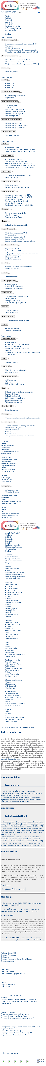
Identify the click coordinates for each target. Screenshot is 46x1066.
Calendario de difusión (13, 664)
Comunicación (10, 30)
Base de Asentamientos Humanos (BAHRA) (21, 44)
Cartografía (9, 46)
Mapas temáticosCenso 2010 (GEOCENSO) (11, 1030)
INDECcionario (11, 686)
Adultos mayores (11, 105)
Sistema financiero (8, 316)
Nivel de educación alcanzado (15, 370)
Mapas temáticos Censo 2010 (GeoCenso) (20, 62)
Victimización (10, 354)
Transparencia (10, 656)
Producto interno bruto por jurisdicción (19, 205)
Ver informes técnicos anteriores (13, 889)
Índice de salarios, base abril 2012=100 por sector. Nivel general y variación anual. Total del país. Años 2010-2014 (21, 844)
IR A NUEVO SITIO (8, 12)
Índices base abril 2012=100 (16, 816)
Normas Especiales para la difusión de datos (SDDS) (19, 999)
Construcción (6, 171)
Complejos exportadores (13, 159)
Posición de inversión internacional (17, 187)
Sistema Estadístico (12, 648)
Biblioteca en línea (11, 676)
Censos (4, 80)
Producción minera (12, 269)
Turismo (4, 324)
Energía (4, 221)
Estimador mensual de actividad (16, 201)
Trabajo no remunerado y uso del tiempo (19, 436)
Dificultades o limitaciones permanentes (19, 392)
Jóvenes (8, 107)
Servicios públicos (11, 312)
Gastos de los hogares (13, 346)
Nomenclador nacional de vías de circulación (21, 50)
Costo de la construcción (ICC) (16, 233)
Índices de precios (8, 229)
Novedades (5, 486)
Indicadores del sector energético (16, 225)
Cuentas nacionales (8, 191)
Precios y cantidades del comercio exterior (20, 165)
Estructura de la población (10, 92)
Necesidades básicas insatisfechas (17, 348)
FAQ (7, 716)
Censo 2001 (9, 86)
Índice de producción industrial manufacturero (21, 253)
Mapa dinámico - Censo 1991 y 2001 (14, 1035)
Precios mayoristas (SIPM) (14, 239)
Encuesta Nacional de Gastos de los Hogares (16, 959)
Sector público (6, 292)
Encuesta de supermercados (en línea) (14, 1016)
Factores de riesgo (11, 394)
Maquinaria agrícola (12, 257)
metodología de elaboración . (11, 759)
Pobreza (8, 350)
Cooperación (9, 650)
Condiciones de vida (8, 338)
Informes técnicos (11, 490)
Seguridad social (11, 434)
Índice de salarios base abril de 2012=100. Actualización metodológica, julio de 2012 (21, 904)
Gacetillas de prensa (12, 492)
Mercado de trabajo (12, 430)
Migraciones (9, 98)
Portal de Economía (12, 584)
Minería (4, 263)
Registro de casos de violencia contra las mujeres (22, 352)
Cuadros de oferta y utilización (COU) (18, 197)
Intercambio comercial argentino (16, 161)
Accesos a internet (11, 310)
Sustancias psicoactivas (13, 400)
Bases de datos (10, 662)
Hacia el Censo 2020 (12, 706)
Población (8, 18)
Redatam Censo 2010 (8, 953)
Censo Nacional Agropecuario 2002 (13, 974)
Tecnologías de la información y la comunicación (22, 418)
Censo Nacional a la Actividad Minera (18, 267)
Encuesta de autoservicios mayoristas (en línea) (17, 1018)
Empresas (5, 209)
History (8, 714)
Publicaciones (10, 666)
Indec (7, 644)
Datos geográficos (11, 72)
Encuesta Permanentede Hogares (8, 956)
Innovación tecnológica (13, 217)
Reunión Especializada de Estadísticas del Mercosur (19, 1001)
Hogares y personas (8, 1012)
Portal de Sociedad (12, 622)
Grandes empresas (11, 215)
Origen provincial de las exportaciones (18, 163)
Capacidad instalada (12, 249)
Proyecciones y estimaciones (11, 119)
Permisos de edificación (13, 177)
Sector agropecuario (8, 281)
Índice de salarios (11, 277)
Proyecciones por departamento (16, 125)
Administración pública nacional (16, 296)
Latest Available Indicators (14, 718)
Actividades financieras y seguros (17, 320)
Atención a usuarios (12, 674)
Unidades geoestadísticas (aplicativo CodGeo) (21, 52)
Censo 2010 (9, 88)
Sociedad (8, 22)
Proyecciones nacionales (14, 123)
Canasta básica (10, 342)
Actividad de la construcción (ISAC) (18, 175)
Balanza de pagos (11, 185)
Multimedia (9, 700)
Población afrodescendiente (15, 112)
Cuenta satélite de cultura (14, 199)
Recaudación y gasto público (15, 303)
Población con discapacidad (15, 114)
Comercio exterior (7, 155)
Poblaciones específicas (10, 101)
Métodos (13, 28)
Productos (12, 26)
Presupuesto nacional (12, 301)
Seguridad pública (7, 406)
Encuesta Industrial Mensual (15, 251)
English (8, 34)
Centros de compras (12, 147)
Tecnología (5, 414)
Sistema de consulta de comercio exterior (19, 167)
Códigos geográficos (12, 48)
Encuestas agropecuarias (14, 287)
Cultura (4, 358)
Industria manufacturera (9, 245)
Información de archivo (13, 668)
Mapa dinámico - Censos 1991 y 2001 (18, 60)
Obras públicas (10, 235)
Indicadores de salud (12, 396)
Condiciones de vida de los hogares (17, 344)
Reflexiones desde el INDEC (15, 704)
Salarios (4, 273)
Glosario (8, 682)
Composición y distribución (15, 96)
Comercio (5, 143)
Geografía (5, 68)
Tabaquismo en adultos (13, 402)
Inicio (3, 727)
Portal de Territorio (12, 557)
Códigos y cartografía (9, 40)
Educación (5, 366)
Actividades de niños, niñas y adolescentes (20, 426)
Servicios (5, 306)
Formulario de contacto (11, 1053)
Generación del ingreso (13, 203)
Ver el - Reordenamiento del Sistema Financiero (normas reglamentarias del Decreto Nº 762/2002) (22, 939)
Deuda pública (10, 299)
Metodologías (10, 684)
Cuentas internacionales (9, 181)
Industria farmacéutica (13, 255)
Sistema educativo (11, 372)
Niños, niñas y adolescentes (15, 110)
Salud (3, 388)
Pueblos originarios (12, 116)
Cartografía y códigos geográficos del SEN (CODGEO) (20, 1027)
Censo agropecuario (12, 285)
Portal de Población (12, 569)
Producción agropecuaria (14, 289)
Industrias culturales (12, 362)
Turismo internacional (13, 330)
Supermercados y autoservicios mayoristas (20, 151)
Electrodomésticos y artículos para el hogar (20, 149)
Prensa (7, 702)
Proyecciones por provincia (15, 127)
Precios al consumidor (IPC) (15, 237)
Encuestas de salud (7, 961)
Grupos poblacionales (9, 376)
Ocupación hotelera (12, 328)
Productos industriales (13, 259)
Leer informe (6, 885)
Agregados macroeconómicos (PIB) (18, 195)
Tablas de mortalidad (8, 131)
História (8, 646)
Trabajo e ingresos (8, 422)
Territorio (8, 16)
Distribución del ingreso (13, 428)
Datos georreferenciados (10, 56)
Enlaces (8, 672)
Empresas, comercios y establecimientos (15, 1014)
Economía (9, 20)
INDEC (9, 24)
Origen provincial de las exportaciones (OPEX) (22, 64)
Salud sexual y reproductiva (15, 398)
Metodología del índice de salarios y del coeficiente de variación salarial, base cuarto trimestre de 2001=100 (20, 910)
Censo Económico (7, 972)
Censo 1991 (9, 84)
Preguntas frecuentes (12, 670)
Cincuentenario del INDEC (15, 654)
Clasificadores (10, 688)
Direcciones (9, 652)
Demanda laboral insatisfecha (15, 213)
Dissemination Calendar (13, 720)
